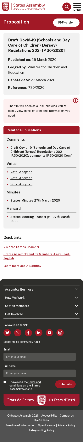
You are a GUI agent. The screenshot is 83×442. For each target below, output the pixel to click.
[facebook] (28, 332)
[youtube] (49, 332)
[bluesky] (7, 332)
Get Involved (14, 314)
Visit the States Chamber (21, 247)
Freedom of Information (20, 425)
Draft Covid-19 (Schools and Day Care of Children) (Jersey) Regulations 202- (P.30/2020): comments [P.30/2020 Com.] (41, 152)
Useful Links (41, 420)
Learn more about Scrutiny (22, 265)
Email (6, 349)
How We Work (15, 298)
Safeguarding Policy (41, 430)
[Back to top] (78, 437)
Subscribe (65, 384)
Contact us (67, 415)
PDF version (66, 22)
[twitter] (17, 332)
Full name (9, 366)
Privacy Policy (66, 425)
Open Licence (46, 425)
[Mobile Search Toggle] (66, 7)
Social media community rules (21, 341)
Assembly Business (19, 289)
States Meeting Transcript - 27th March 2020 (40, 219)
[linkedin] (38, 332)
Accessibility (49, 415)
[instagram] (60, 332)
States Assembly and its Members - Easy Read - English (36, 256)
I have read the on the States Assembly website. (25, 386)
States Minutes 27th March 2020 (35, 200)
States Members (17, 306)
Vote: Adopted (21, 172)
